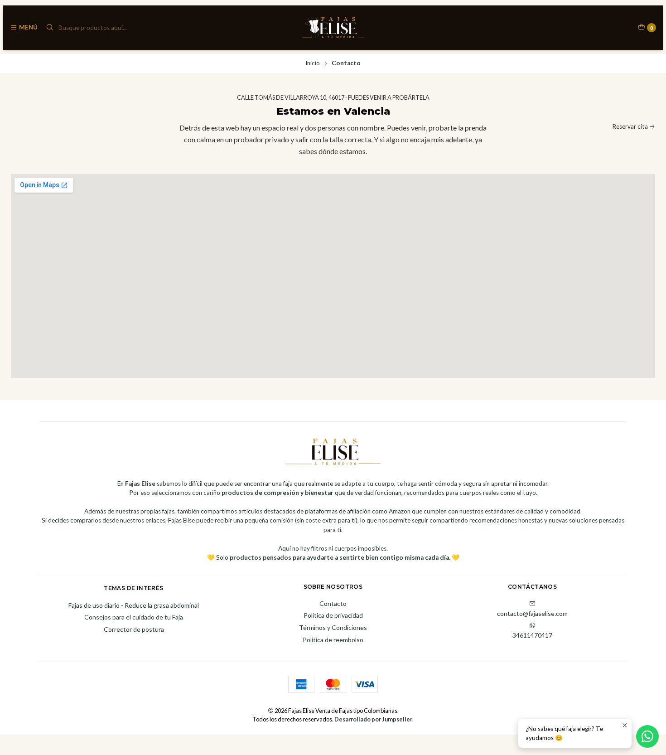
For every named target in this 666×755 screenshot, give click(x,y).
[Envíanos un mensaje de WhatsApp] (647, 736)
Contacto (333, 603)
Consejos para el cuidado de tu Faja (133, 617)
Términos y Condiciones (333, 627)
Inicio (312, 63)
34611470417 (532, 635)
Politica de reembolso (333, 640)
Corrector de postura (134, 629)
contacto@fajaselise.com (532, 613)
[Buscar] (50, 28)
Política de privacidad (333, 615)
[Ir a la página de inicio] (333, 27)
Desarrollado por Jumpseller (373, 719)
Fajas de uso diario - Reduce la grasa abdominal (133, 605)
